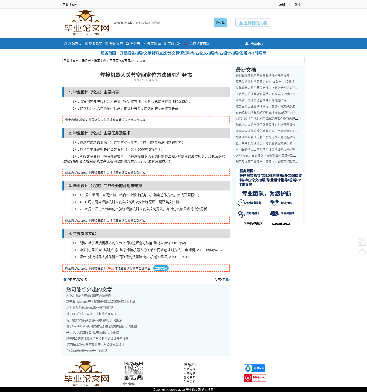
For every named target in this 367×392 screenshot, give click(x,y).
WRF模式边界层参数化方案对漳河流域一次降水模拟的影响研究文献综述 (284, 155)
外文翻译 (152, 43)
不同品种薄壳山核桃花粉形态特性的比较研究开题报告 (271, 149)
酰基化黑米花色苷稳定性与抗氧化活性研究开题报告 (270, 87)
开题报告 (114, 43)
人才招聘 (189, 373)
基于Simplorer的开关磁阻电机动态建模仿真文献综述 (101, 301)
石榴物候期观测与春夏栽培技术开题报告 (262, 75)
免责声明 (189, 381)
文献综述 (172, 43)
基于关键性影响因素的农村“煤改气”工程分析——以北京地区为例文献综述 (284, 81)
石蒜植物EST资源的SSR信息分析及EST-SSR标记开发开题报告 (277, 112)
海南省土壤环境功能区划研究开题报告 (261, 100)
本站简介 (189, 369)
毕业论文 (93, 43)
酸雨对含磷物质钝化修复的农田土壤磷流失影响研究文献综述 (276, 131)
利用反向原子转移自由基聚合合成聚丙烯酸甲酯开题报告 (273, 161)
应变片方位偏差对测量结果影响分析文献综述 (265, 94)
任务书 (133, 43)
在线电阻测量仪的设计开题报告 (87, 351)
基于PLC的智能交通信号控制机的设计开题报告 (97, 338)
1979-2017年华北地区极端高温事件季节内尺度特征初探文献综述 (279, 118)
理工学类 (100, 60)
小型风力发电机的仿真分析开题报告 (90, 307)
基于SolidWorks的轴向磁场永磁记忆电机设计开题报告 (102, 326)
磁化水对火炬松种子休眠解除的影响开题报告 (265, 124)
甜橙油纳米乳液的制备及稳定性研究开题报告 (265, 137)
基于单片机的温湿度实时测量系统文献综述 (264, 143)
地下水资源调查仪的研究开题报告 (88, 295)
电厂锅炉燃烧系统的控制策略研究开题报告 (94, 320)
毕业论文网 (71, 60)
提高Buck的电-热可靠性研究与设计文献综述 (95, 344)
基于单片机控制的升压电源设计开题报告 (93, 332)
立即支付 (161, 268)
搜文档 (220, 23)
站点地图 (207, 389)
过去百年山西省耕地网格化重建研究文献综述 (265, 106)
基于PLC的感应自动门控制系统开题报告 (92, 314)
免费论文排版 (197, 43)
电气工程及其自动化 (122, 60)
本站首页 (73, 43)
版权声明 (189, 377)
